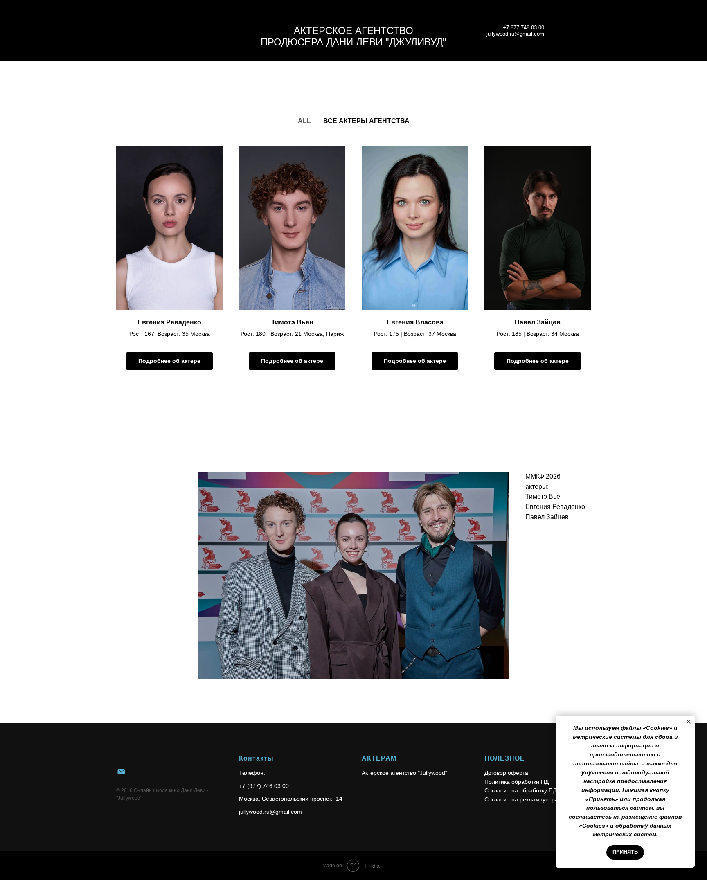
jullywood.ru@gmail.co (268, 811)
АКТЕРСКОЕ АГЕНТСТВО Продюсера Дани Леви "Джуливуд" (353, 36)
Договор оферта (506, 773)
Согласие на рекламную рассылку (530, 799)
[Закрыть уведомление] (688, 722)
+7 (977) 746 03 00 (264, 786)
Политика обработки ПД (516, 782)
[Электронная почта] (121, 771)
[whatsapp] (564, 31)
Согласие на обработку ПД (520, 790)
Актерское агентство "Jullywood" (404, 773)
